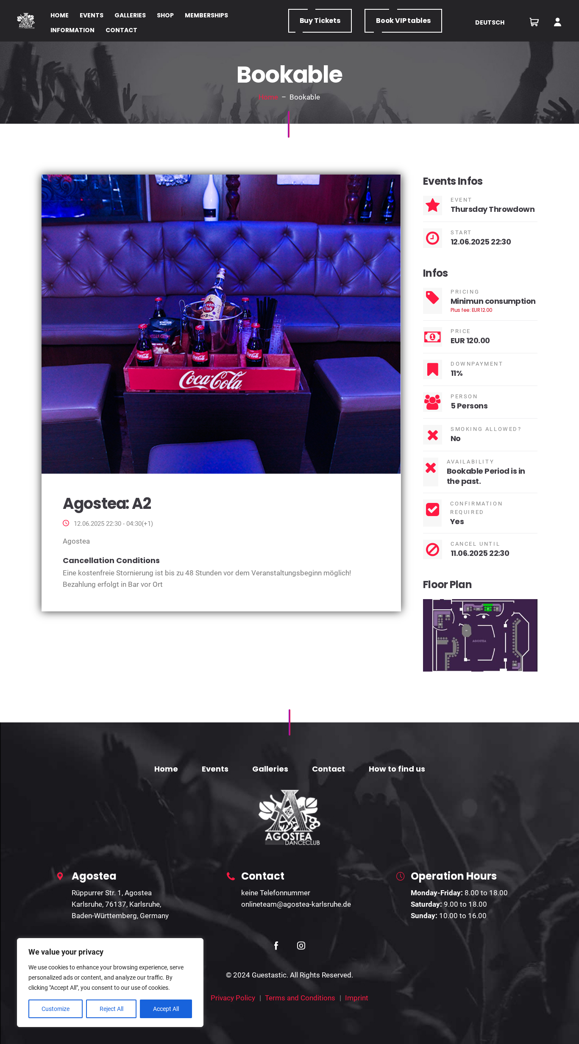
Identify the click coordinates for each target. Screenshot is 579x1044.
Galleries (270, 769)
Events (215, 769)
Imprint (356, 998)
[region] (110, 982)
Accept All (166, 1008)
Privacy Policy (233, 998)
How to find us (397, 769)
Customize (56, 1008)
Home (268, 97)
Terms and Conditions (300, 998)
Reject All (111, 1008)
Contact (328, 769)
